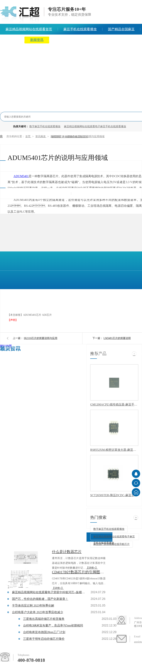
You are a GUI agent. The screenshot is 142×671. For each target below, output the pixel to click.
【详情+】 (92, 567)
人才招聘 (119, 40)
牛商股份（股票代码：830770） (57, 354)
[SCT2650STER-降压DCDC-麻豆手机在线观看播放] (114, 473)
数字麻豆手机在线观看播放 (44, 126)
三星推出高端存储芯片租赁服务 (44, 618)
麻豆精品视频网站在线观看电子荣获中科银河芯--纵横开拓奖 (49, 592)
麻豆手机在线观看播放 (80, 29)
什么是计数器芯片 (67, 552)
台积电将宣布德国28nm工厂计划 (44, 632)
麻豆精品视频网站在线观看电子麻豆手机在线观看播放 (95, 126)
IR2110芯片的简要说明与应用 (40, 338)
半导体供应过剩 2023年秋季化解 (33, 605)
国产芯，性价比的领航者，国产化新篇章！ (40, 598)
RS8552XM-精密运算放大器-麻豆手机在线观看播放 (114, 449)
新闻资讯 (36, 40)
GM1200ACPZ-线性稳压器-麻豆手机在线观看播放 (114, 404)
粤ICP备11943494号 (12, 354)
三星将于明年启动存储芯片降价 (44, 638)
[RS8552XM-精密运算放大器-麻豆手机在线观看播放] (114, 428)
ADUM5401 (21, 176)
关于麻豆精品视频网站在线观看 (78, 40)
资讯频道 (40, 136)
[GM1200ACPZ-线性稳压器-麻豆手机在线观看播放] (114, 382)
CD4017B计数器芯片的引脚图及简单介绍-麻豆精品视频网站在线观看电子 (79, 572)
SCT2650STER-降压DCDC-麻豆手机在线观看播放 (114, 495)
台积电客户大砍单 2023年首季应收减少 (37, 612)
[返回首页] (136, 492)
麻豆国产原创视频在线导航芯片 (111, 544)
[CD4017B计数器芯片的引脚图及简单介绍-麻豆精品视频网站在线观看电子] (26, 579)
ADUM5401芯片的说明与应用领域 (85, 136)
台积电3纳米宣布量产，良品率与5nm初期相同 (53, 625)
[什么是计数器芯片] (26, 559)
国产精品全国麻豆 (121, 29)
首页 (28, 136)
